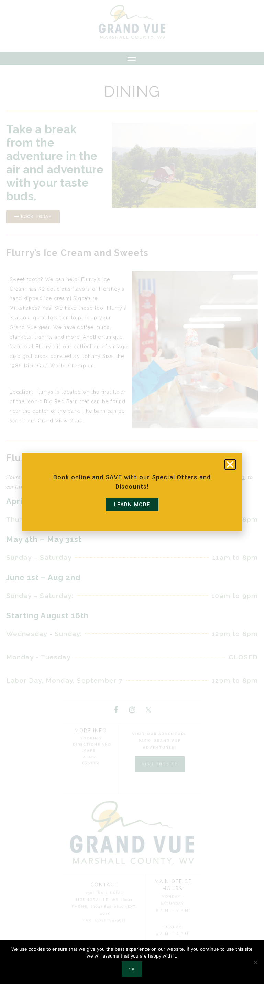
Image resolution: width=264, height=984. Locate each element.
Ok (132, 969)
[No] (255, 962)
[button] (230, 464)
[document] (132, 492)
